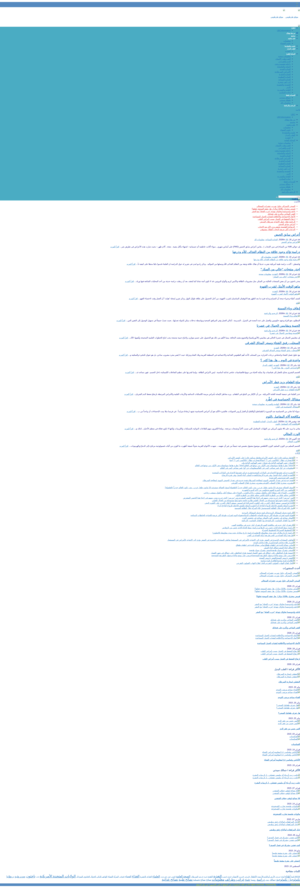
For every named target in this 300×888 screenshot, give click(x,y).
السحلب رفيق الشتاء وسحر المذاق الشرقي (272, 343)
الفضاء (128, 876)
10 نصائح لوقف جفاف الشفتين (287, 798)
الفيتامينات (295, 744)
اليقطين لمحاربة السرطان (289, 682)
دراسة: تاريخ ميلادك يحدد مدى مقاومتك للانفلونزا (233, 533)
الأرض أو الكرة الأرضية (266, 877)
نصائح (208, 880)
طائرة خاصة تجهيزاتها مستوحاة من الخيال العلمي (232, 500)
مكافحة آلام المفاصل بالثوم (283, 416)
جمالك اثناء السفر (271, 548)
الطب (169, 877)
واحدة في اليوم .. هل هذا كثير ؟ (280, 360)
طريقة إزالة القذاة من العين (258, 535)
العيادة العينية (285, 69)
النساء (110, 876)
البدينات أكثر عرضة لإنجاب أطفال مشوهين (277, 229)
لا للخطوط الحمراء (270, 530)
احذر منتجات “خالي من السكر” (280, 269)
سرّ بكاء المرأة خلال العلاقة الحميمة (249, 508)
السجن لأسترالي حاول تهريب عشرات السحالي (276, 206)
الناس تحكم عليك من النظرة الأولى (249, 495)
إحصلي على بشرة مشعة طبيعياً (287, 861)
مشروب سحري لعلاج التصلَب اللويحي (246, 483)
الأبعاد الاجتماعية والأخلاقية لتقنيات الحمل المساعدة (274, 216)
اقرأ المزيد (114, 247)
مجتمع (293, 36)
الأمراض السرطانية (283, 72)
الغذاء (136, 876)
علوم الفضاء (285, 43)
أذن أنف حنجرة (284, 82)
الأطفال (253, 877)
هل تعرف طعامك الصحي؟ (289, 713)
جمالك (273, 880)
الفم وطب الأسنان (283, 59)
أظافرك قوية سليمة (269, 561)
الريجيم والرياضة (289, 105)
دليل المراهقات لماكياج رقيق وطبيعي (284, 830)
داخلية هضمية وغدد (283, 64)
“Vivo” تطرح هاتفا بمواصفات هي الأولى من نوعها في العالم (219, 465)
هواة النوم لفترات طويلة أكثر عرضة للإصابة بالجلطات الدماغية (216, 515)
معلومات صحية (284, 56)
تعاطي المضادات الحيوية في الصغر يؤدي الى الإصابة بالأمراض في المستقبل (198, 540)
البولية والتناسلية (284, 67)
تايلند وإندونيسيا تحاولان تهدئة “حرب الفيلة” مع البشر (273, 211)
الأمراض (247, 877)
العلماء (156, 876)
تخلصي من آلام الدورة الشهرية (255, 490)
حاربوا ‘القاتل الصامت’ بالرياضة (255, 520)
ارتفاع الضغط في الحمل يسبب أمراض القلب (276, 219)
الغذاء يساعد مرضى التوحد (289, 697)
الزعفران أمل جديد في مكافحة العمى (246, 525)
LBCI (293, 28)
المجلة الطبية (290, 54)
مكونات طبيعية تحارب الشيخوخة (286, 814)
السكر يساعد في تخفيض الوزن (255, 518)
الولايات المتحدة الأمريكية (58, 876)
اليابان (37, 877)
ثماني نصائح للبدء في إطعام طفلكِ (250, 545)
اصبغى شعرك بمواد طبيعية (260, 550)
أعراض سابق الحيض (286, 224)
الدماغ (205, 877)
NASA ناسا (295, 877)
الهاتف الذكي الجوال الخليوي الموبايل (91, 877)
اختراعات (277, 877)
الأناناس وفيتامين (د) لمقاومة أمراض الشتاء (282, 760)
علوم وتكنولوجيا (290, 46)
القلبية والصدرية (284, 90)
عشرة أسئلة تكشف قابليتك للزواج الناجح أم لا (236, 506)
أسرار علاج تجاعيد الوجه (263, 542)
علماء (247, 879)
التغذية (288, 51)
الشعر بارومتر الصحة (267, 558)
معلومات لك (286, 103)
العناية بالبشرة (146, 877)
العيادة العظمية (284, 77)
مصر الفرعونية (275, 478)
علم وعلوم (291, 38)
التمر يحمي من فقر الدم (290, 729)
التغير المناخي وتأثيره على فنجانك (281, 214)
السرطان (194, 877)
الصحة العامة (183, 876)
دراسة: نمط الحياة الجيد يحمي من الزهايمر (240, 528)
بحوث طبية (20, 876)
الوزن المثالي (291, 434)
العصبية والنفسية (284, 85)
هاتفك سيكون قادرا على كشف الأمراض (244, 458)
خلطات (267, 880)
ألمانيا (283, 877)
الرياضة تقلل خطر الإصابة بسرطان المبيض (277, 222)
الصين (173, 877)
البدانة (229, 877)
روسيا (253, 879)
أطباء (288, 876)
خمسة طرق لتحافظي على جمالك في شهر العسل (231, 553)
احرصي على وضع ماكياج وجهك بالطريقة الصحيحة (231, 555)
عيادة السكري (285, 92)
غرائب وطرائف (234, 879)
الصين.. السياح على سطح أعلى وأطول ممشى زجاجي (226, 493)
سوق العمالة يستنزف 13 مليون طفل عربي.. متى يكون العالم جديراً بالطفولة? (197, 487)
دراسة (261, 879)
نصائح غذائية (170, 879)
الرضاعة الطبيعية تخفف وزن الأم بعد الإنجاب (276, 227)
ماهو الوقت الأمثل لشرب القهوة (280, 286)
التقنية (210, 876)
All (287, 239)
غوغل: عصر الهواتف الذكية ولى (254, 463)
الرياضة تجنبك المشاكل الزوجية (255, 513)
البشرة (224, 877)
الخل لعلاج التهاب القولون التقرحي (250, 563)
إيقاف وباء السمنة (289, 308)
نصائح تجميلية (199, 880)
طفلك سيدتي (285, 100)
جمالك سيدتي (285, 98)
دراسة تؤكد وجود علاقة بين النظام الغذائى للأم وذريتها (266, 251)
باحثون (31, 876)
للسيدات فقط (290, 95)
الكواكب (122, 877)
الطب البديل (291, 49)
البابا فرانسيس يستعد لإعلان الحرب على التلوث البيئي (227, 503)
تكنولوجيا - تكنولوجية (288, 879)
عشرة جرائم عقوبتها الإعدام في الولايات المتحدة (232, 473)
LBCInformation (284, 30)
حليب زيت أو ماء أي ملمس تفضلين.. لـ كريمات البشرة (277, 783)
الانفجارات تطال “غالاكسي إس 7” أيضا (245, 460)
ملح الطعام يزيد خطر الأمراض (281, 382)
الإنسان (235, 876)
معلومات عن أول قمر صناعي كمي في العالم (238, 468)
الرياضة (201, 877)
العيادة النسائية (284, 79)
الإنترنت (241, 877)
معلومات (287, 41)
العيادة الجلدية (285, 74)
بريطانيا (10, 876)
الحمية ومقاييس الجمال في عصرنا (278, 325)
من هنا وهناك (290, 33)
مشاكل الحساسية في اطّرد (283, 399)
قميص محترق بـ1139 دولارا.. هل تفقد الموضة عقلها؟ (273, 209)
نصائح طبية (186, 879)
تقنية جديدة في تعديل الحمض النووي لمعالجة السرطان (225, 480)
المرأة (116, 877)
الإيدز (288, 87)
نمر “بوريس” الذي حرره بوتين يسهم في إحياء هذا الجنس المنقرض (210, 498)
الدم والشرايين (284, 61)
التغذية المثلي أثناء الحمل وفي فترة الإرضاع (240, 475)
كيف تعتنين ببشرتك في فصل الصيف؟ (284, 845)
